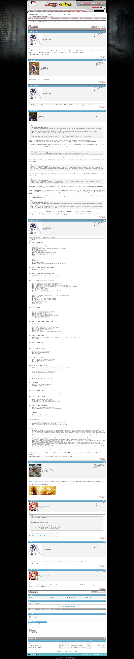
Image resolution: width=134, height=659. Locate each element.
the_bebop (42, 506)
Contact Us (85, 654)
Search (70, 18)
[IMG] (30, 631)
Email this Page (34, 617)
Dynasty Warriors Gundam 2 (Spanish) (37, 643)
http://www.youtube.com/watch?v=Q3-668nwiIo (80, 452)
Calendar (61, 18)
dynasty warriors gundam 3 (35, 603)
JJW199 (45, 39)
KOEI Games (51, 14)
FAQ (40, 18)
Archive (101, 654)
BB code (30, 629)
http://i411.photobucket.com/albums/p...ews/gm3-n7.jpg (43, 535)
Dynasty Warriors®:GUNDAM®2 (42, 23)
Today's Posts (80, 18)
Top (105, 654)
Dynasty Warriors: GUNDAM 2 (35, 647)
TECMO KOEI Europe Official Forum (38, 14)
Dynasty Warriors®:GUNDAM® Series (63, 14)
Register (33, 18)
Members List (49, 18)
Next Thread (71, 606)
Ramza (41, 116)
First (98, 26)
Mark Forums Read (96, 18)
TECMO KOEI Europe (94, 654)
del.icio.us (52, 597)
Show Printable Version (36, 616)
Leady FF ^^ (47, 470)
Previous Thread (64, 606)
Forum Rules (31, 634)
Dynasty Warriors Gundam (35, 645)
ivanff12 (43, 68)
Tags (30, 601)
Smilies (30, 630)
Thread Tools (102, 29)
